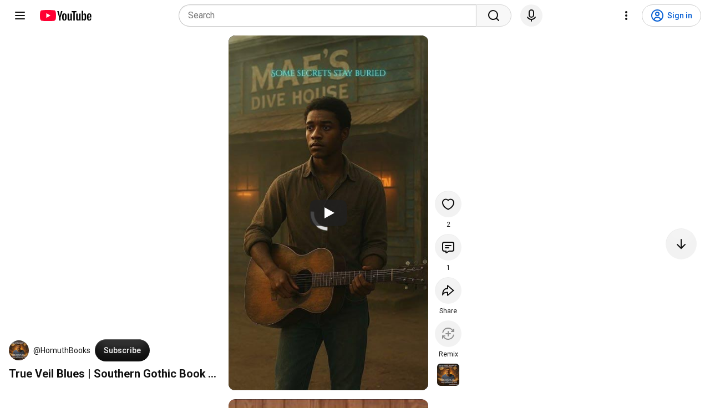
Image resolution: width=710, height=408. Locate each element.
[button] (19, 350)
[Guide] (20, 15)
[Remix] (448, 333)
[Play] (328, 213)
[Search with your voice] (531, 15)
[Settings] (626, 15)
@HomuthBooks (61, 350)
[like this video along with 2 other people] (448, 204)
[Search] (493, 15)
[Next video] (681, 243)
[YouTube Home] (65, 15)
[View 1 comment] (448, 247)
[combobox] (331, 15)
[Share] (448, 290)
